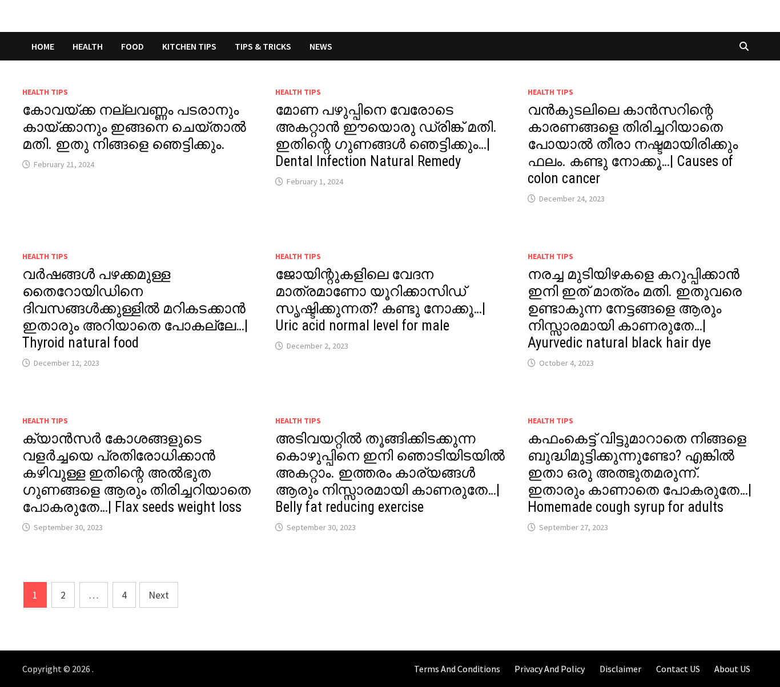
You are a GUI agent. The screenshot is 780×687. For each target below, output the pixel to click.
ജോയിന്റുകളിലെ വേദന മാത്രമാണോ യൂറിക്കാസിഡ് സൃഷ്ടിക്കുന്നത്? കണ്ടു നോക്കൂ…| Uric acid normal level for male (380, 300)
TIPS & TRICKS (263, 46)
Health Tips (45, 92)
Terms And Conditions (457, 668)
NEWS (320, 46)
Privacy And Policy (549, 668)
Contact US (678, 668)
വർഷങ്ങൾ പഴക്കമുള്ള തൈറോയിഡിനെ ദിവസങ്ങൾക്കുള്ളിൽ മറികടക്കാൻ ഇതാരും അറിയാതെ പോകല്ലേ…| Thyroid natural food (135, 308)
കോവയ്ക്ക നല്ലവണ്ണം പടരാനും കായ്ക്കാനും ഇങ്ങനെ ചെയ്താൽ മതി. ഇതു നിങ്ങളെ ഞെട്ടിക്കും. (134, 127)
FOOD (132, 46)
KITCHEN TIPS (189, 46)
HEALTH (88, 46)
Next (158, 594)
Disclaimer (620, 668)
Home (42, 46)
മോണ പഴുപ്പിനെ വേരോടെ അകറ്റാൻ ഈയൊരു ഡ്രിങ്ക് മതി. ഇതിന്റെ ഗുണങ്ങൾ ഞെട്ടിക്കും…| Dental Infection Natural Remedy (386, 135)
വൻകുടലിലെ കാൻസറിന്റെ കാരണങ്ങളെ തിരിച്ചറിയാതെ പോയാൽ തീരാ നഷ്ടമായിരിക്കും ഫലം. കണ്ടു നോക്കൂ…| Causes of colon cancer (633, 144)
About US (732, 668)
